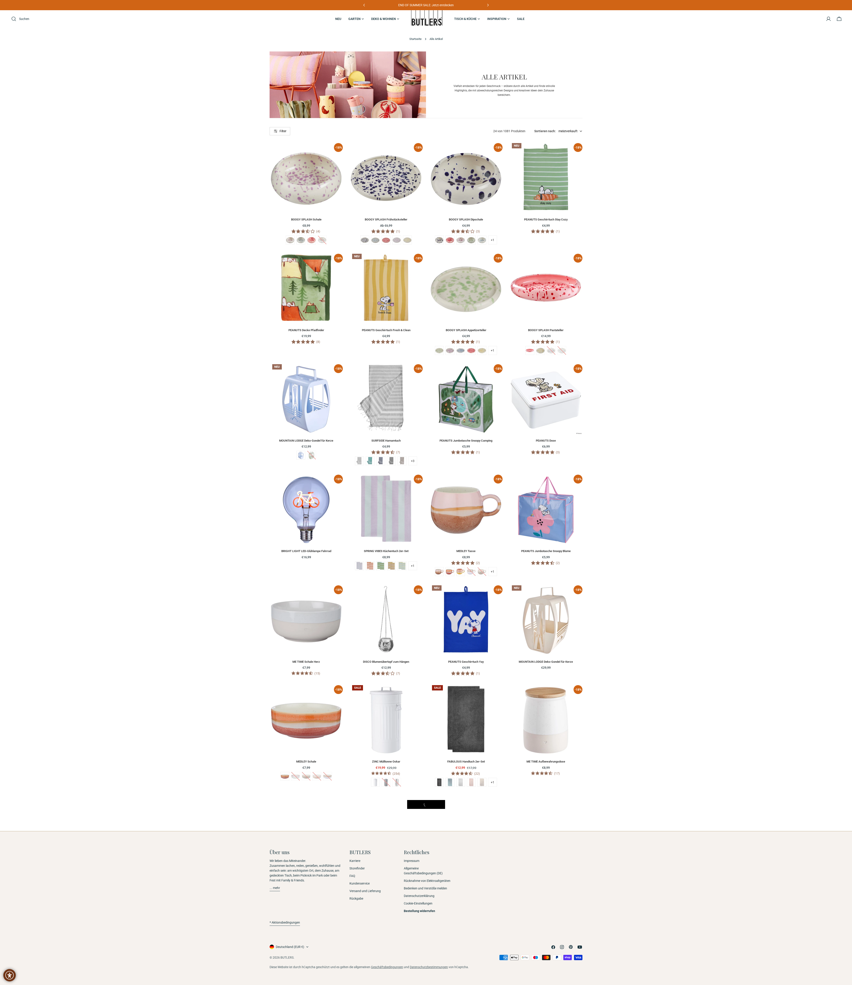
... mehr (275, 888)
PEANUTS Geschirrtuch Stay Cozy (546, 219)
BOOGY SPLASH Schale (306, 219)
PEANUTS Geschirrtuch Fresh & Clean (386, 330)
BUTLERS (287, 957)
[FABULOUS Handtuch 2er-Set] (466, 719)
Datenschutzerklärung (419, 896)
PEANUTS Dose (546, 440)
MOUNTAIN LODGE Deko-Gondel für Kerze (306, 440)
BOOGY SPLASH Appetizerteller (466, 330)
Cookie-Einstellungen (418, 903)
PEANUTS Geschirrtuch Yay (466, 661)
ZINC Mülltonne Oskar (386, 761)
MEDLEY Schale (306, 761)
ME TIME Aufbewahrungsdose (546, 761)
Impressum (411, 861)
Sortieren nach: (545, 131)
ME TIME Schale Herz (306, 661)
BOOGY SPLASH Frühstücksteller (386, 219)
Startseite (415, 39)
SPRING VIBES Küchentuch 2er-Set (386, 551)
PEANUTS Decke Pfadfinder (306, 330)
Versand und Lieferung (365, 891)
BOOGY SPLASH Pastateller (546, 330)
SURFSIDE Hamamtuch (386, 440)
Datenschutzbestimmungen (429, 967)
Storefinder (357, 868)
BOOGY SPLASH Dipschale (466, 219)
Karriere (354, 861)
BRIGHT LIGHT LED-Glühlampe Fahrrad (306, 551)
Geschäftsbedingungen (387, 967)
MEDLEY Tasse (465, 551)
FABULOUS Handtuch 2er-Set (466, 761)
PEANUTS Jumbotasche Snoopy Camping (466, 440)
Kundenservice (359, 883)
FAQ (352, 876)
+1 (492, 240)
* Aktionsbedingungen (285, 922)
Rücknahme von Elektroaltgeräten (427, 881)
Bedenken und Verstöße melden (425, 888)
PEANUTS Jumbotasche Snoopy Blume (546, 551)
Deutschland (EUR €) (290, 947)
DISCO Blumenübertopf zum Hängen (386, 661)
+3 (412, 461)
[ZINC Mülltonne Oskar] (386, 719)
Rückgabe (356, 898)
